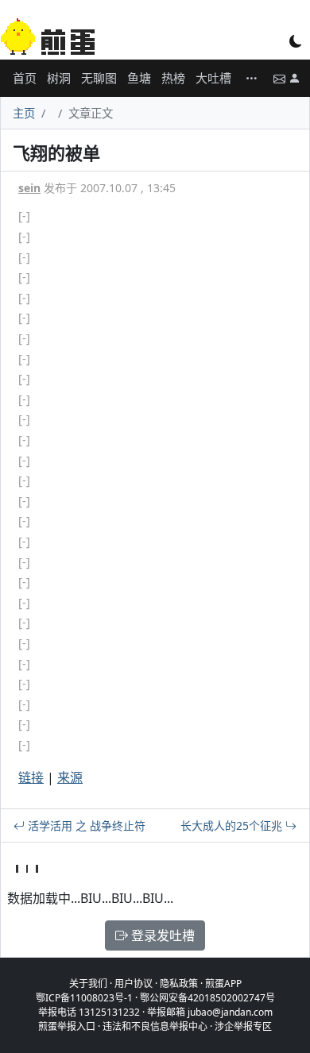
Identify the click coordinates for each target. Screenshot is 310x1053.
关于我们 (88, 983)
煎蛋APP (223, 983)
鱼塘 (139, 78)
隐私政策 (179, 983)
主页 (24, 113)
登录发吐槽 (161, 935)
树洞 (59, 78)
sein (29, 187)
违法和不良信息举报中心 (155, 1026)
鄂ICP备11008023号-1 (84, 998)
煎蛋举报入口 (66, 1026)
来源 (70, 777)
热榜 (173, 78)
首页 (25, 78)
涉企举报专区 (243, 1026)
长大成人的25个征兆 (232, 825)
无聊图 (99, 78)
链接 (31, 777)
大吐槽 (213, 78)
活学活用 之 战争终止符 (85, 825)
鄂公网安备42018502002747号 (207, 998)
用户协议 (133, 983)
